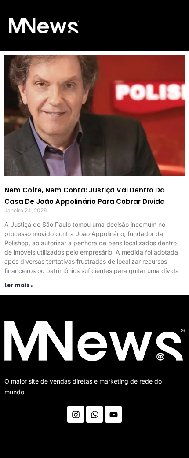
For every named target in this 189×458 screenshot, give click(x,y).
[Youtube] (113, 414)
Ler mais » (19, 285)
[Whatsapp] (94, 414)
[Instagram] (75, 414)
